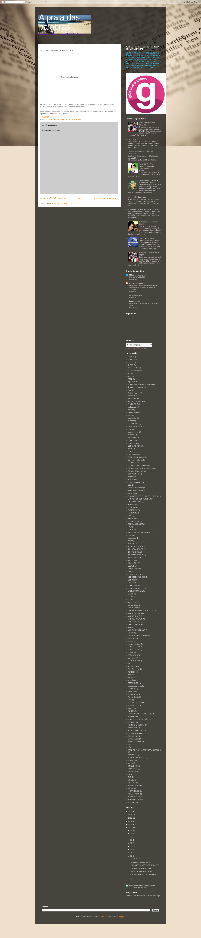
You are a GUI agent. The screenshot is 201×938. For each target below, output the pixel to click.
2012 (130, 821)
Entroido (131, 505)
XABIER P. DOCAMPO (136, 800)
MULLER (131, 633)
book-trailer (132, 418)
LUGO (130, 599)
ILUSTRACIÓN (133, 552)
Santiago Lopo (133, 739)
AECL (130, 379)
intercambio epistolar (135, 555)
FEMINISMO (132, 513)
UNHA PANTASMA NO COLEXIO (142, 868)
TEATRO (131, 760)
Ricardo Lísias (133, 717)
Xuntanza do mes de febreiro (140, 862)
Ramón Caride (133, 697)
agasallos (131, 382)
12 (131, 830)
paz (129, 664)
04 (131, 853)
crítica (130, 449)
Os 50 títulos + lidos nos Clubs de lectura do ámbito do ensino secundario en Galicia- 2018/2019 (143, 287)
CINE (50, 120)
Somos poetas (134, 301)
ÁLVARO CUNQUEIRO (136, 387)
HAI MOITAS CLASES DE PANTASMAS (144, 865)
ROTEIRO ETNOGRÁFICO (138, 725)
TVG (129, 777)
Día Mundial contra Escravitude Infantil (142, 468)
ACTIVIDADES (133, 371)
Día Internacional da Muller (138, 466)
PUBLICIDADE (133, 694)
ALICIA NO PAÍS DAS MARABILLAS (143, 875)
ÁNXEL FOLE (133, 404)
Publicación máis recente (53, 198)
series (130, 745)
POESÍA (131, 680)
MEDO (130, 627)
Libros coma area (135, 295)
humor (130, 541)
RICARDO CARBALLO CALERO (140, 714)
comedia (131, 435)
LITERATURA (65, 120)
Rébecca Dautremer (135, 703)
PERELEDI (132, 672)
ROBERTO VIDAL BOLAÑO (138, 719)
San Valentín (132, 736)
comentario (132, 438)
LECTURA (132, 566)
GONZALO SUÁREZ (135, 524)
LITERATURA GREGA (136, 588)
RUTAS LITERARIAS (135, 731)
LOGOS (131, 597)
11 (131, 834)
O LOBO (131, 652)
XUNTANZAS (133, 802)
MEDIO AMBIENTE (135, 625)
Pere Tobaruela (133, 669)
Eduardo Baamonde (135, 488)
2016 (130, 812)
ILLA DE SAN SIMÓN (135, 549)
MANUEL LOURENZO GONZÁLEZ (141, 611)
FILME (130, 516)
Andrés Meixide (133, 393)
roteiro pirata (132, 728)
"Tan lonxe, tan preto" (147, 238)
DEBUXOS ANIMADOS (136, 457)
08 (131, 840)
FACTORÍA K (132, 510)
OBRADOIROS (133, 655)
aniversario (132, 398)
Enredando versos (135, 502)
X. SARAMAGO (133, 791)
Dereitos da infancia (135, 460)
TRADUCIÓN (133, 772)
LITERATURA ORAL (135, 591)
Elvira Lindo (132, 493)
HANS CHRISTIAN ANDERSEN (139, 532)
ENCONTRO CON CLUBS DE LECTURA (143, 496)
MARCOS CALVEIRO (136, 619)
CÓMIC (130, 440)
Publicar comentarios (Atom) (62, 203)
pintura (130, 675)
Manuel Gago (133, 608)
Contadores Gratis (140, 887)
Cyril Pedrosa (133, 454)
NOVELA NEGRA (134, 650)
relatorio (131, 708)
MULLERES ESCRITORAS (138, 636)
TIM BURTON (76, 120)
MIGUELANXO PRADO (136, 630)
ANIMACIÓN (132, 396)
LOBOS (130, 594)
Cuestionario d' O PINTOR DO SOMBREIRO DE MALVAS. (150, 181)
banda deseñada (134, 412)
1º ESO (130, 360)
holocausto (132, 538)
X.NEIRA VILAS (133, 794)
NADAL (130, 641)
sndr (102, 917)
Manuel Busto (133, 605)
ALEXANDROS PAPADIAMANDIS (140, 385)
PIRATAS (131, 677)
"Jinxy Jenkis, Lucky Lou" (137, 197)
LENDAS (131, 572)
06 (131, 846)
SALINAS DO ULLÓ (135, 733)
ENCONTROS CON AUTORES (139, 499)
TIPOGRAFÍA (133, 769)
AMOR (130, 390)
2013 (130, 818)
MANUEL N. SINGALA (136, 613)
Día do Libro (132, 463)
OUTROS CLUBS (134, 661)
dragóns (131, 477)
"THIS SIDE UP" (134, 139)
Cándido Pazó (133, 424)
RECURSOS (132, 705)
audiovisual (132, 407)
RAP (129, 700)
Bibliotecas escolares (137, 275)
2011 (130, 824)
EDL (129, 485)
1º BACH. (131, 357)
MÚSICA (131, 638)
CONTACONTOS (134, 446)
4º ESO (130, 365)
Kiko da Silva (133, 563)
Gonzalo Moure (133, 521)
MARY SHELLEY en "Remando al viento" (146, 165)
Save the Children (134, 742)
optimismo (132, 658)
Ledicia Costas (133, 569)
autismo (131, 410)
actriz (130, 373)
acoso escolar (133, 368)
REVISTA (131, 711)
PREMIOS (131, 689)
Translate (144, 348)
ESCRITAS (132, 507)
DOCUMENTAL (133, 474)
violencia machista (135, 786)
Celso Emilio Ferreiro (136, 426)
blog (129, 415)
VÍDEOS (131, 780)
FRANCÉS (132, 518)
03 (131, 856)
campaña (131, 421)
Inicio (80, 198)
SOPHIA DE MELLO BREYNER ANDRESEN (144, 750)
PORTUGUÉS (133, 683)
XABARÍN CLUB (134, 797)
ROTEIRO (131, 722)
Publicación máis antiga (106, 198)
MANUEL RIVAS (134, 616)
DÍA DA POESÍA (136, 859)
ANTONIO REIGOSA (135, 401)
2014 (130, 815)
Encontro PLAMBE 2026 (137, 277)
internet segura (133, 558)
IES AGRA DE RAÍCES (136, 546)
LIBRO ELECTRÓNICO (136, 577)
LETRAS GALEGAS (135, 574)
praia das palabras (135, 686)
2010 (130, 828)
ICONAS (131, 544)
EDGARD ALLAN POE (136, 482)
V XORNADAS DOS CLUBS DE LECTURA (144, 209)
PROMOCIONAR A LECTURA (141, 872)
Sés (129, 747)
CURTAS (131, 452)
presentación (133, 691)
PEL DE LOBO (133, 666)
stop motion (132, 755)
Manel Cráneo (133, 602)
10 (131, 837)
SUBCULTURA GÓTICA (136, 758)
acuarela (131, 376)
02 (131, 879)
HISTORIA (132, 535)
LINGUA (131, 583)
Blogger (122, 917)
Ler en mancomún (136, 283)
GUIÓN (130, 530)
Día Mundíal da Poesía (136, 471)
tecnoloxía (132, 763)
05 (131, 850)
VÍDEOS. (131, 783)
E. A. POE (131, 479)
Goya (130, 527)
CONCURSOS (133, 443)
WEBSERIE (132, 788)
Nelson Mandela (134, 644)
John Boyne (132, 560)
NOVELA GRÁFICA (135, 647)
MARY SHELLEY (134, 622)
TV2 (129, 774)
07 (131, 843)
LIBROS (56, 120)
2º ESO (130, 362)
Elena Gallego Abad (135, 491)
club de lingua (133, 432)
